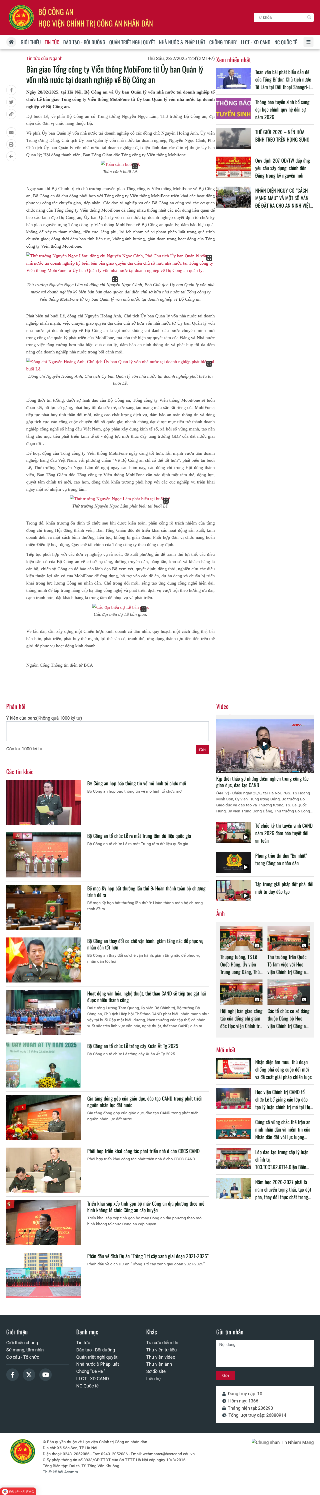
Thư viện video (160, 1357)
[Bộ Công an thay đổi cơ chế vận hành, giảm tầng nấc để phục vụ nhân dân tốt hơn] (43, 959)
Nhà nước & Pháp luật (97, 1364)
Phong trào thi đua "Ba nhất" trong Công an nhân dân (281, 859)
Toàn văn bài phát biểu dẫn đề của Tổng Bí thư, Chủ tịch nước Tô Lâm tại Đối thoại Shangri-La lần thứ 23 (283, 83)
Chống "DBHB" (90, 1371)
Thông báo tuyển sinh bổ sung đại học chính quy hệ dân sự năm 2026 (282, 109)
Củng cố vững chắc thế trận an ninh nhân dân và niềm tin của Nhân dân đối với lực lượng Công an (282, 1133)
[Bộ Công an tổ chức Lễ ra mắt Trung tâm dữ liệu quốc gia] (43, 854)
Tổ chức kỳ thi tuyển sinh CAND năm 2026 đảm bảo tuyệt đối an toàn (284, 833)
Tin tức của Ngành (44, 58)
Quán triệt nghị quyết (97, 1357)
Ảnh (220, 913)
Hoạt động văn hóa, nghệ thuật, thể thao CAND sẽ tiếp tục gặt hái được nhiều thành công (146, 996)
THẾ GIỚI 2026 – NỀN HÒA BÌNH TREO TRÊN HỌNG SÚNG (282, 135)
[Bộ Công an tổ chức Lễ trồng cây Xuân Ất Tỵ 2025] (43, 1065)
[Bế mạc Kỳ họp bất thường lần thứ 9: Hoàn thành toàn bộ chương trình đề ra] (43, 907)
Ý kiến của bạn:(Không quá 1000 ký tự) (44, 718)
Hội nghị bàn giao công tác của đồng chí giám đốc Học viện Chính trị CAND (241, 1022)
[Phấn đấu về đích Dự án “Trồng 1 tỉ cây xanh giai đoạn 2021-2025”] (43, 1275)
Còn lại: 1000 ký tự (24, 748)
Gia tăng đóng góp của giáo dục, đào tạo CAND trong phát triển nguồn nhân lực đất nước (144, 1102)
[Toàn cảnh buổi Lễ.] (120, 164)
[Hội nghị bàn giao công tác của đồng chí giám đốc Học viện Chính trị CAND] (241, 992)
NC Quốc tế (87, 1385)
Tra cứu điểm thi (162, 1342)
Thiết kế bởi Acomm (60, 1471)
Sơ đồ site (156, 1371)
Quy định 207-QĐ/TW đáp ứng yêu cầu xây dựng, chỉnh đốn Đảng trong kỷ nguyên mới (282, 168)
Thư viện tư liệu (161, 1349)
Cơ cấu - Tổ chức (22, 1357)
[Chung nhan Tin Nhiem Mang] (283, 1442)
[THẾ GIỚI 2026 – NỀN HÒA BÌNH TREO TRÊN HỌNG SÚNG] (233, 138)
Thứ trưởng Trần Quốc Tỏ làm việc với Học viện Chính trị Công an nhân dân (288, 968)
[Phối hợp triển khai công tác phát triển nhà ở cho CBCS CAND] (43, 1170)
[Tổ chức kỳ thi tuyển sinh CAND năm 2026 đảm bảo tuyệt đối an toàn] (233, 832)
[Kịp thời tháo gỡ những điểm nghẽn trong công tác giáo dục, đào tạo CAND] (265, 744)
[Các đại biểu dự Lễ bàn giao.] (120, 607)
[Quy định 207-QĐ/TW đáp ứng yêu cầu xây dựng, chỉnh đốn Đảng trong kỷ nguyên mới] (233, 167)
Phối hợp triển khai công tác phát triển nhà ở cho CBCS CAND (143, 1151)
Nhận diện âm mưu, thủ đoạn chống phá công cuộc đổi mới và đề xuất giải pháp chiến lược (283, 1069)
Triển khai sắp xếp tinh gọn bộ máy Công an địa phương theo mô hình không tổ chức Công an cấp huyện (145, 1207)
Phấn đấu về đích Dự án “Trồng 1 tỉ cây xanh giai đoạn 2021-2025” (148, 1256)
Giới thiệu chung (22, 1342)
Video (222, 706)
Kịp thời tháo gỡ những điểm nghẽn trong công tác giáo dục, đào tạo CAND (262, 782)
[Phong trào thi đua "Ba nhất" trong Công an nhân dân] (233, 862)
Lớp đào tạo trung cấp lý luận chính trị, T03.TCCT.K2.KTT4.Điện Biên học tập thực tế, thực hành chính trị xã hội (281, 1167)
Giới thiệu (17, 1331)
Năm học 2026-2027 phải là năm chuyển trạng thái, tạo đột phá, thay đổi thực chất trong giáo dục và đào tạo (283, 1193)
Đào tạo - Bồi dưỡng (95, 1349)
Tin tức (83, 1342)
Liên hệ (153, 1378)
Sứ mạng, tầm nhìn (25, 1349)
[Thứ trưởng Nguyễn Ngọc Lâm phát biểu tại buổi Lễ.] (120, 499)
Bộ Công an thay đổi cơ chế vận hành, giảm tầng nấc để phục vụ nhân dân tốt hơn (145, 944)
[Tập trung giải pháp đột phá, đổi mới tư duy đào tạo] (233, 890)
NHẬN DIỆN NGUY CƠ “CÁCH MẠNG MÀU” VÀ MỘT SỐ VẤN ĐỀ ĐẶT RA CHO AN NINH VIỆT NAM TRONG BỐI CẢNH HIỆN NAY (282, 205)
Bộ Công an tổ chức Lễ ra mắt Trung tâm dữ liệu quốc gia (139, 835)
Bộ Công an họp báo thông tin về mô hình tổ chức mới (136, 783)
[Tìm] (309, 17)
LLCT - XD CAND (92, 1378)
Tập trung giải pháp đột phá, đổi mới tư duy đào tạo (284, 887)
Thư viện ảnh (159, 1364)
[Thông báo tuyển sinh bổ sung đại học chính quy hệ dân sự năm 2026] (233, 108)
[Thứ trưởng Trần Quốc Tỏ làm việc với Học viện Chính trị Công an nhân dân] (289, 938)
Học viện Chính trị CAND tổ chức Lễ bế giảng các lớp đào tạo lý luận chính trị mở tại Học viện (283, 1103)
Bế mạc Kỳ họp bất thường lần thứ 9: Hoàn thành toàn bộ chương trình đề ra (146, 891)
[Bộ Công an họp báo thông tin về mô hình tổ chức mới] (43, 802)
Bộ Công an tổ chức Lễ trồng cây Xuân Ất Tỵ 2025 (132, 1046)
